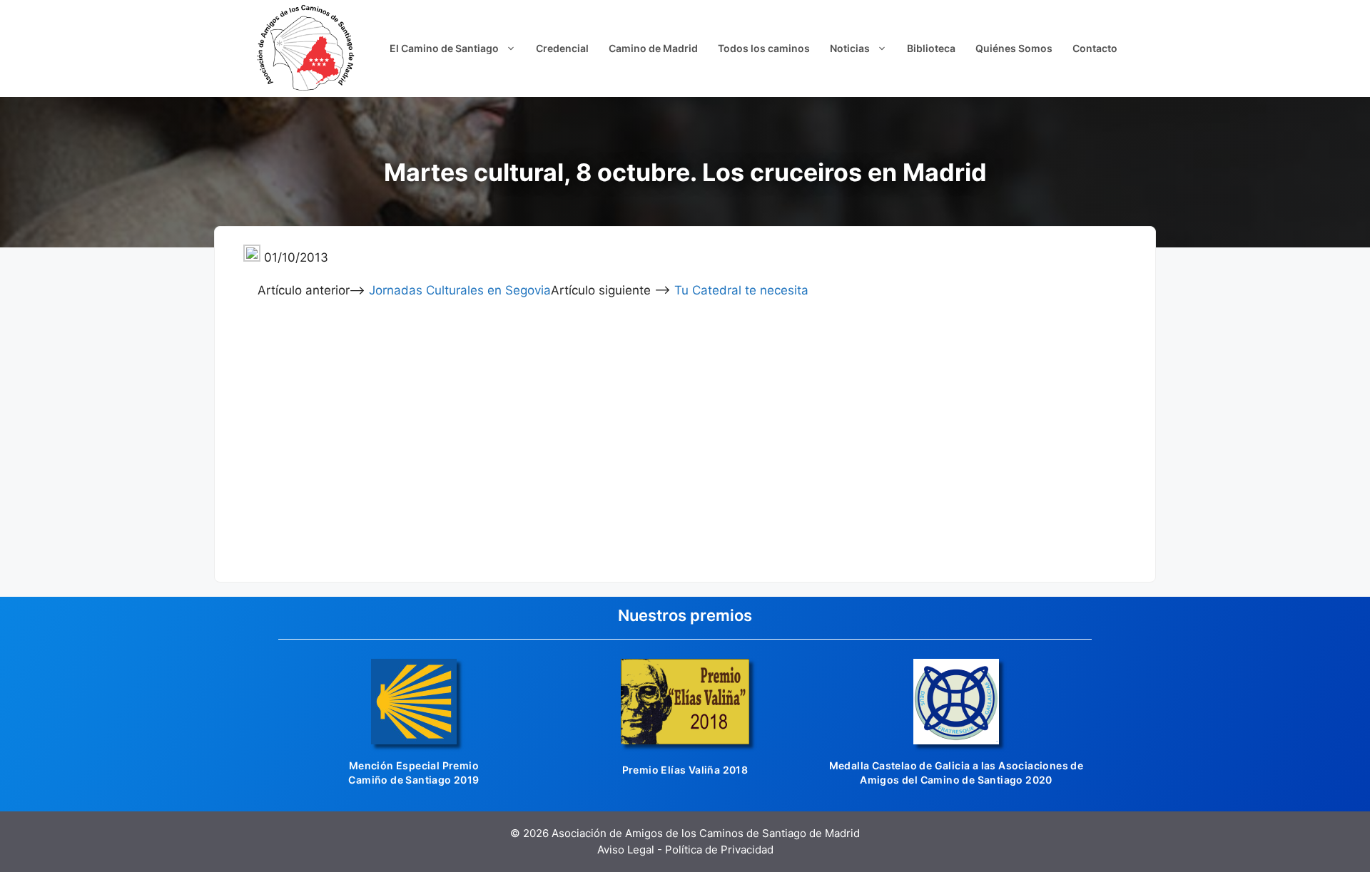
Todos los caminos (764, 48)
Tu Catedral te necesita (741, 290)
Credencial (562, 48)
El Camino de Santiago (444, 48)
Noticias (850, 48)
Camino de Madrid (653, 48)
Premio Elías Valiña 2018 (685, 770)
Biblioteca (931, 48)
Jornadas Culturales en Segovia (460, 290)
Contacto (1094, 48)
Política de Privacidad (719, 849)
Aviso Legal (625, 849)
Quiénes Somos (1013, 48)
